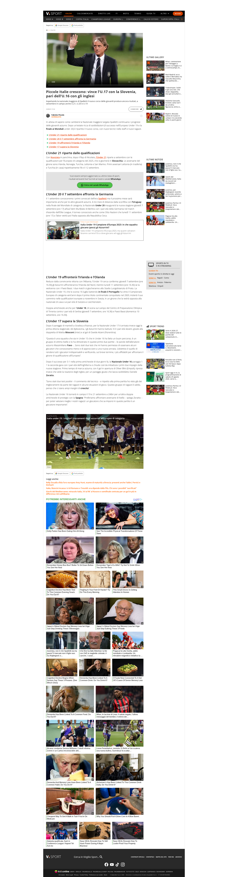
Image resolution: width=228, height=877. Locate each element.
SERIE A (49, 19)
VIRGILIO (78, 871)
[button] (182, 19)
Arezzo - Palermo (164, 282)
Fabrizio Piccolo (57, 115)
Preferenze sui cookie (96, 875)
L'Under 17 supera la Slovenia (64, 146)
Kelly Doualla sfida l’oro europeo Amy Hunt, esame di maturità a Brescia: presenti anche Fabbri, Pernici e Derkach (93, 483)
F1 (117, 13)
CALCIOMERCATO (85, 13)
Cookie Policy (84, 875)
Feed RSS (171, 857)
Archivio (178, 857)
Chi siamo (62, 875)
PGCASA (110, 871)
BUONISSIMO (161, 871)
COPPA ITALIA (82, 19)
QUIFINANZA (151, 871)
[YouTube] (112, 866)
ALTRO (164, 13)
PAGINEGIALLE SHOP (100, 871)
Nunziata (55, 157)
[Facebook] (106, 866)
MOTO (126, 13)
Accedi (178, 14)
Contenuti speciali (138, 857)
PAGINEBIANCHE (119, 871)
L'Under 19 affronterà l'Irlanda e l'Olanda (69, 142)
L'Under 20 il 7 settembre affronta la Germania (72, 138)
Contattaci (150, 857)
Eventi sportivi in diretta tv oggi (161, 274)
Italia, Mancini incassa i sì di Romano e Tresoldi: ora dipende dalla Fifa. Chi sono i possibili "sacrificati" (91, 488)
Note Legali (69, 875)
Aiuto (105, 875)
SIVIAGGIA (143, 871)
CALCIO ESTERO (151, 19)
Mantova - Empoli (156, 286)
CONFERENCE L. (133, 19)
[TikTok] (117, 866)
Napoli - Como (163, 278)
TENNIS (137, 13)
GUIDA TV (151, 13)
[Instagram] (123, 866)
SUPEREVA (169, 871)
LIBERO (72, 871)
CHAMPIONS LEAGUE (101, 19)
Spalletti (102, 198)
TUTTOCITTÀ (130, 871)
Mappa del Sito (161, 857)
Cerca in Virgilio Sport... (86, 856)
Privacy (76, 875)
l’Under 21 (100, 157)
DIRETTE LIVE (104, 13)
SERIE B (59, 19)
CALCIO (68, 13)
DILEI (137, 871)
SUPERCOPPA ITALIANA (172, 19)
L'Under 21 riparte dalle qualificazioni (68, 134)
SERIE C (69, 19)
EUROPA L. (118, 19)
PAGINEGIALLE (87, 871)
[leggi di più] (141, 116)
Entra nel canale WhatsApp (96, 185)
